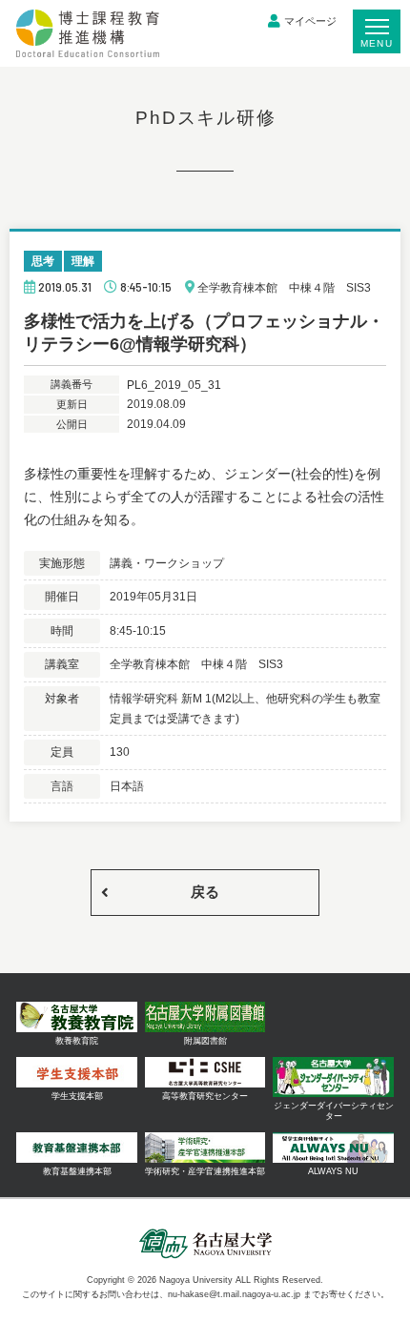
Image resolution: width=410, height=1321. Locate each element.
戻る (205, 892)
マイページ (310, 21)
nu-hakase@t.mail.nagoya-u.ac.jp (234, 1294)
